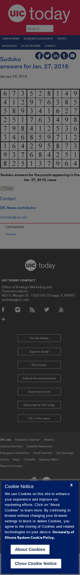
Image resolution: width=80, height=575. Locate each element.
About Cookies (30, 549)
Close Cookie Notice (36, 563)
